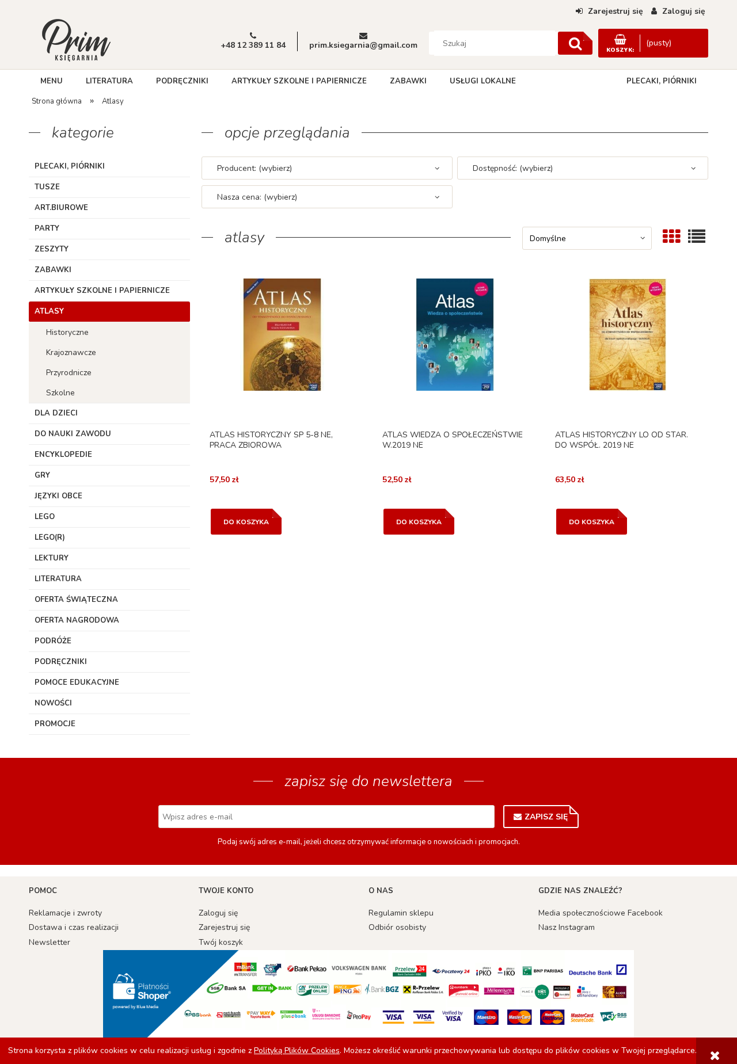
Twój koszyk (221, 942)
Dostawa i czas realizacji (74, 927)
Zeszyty (52, 249)
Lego (45, 517)
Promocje (55, 724)
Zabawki (53, 270)
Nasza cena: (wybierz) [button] (257, 197)
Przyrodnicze (69, 372)
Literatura (58, 579)
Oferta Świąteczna (76, 599)
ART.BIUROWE (61, 208)
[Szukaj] (575, 43)
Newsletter (49, 942)
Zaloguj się (218, 912)
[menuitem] (51, 81)
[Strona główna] (76, 39)
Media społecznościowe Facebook (600, 912)
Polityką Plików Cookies (297, 1050)
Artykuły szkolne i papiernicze (102, 290)
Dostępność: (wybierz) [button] (513, 168)
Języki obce (58, 496)
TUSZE (47, 187)
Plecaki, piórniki (70, 166)
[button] (282, 350)
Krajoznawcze (71, 352)
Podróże (53, 641)
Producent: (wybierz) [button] (254, 168)
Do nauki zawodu (73, 434)
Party (47, 228)
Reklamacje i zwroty (65, 912)
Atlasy (49, 311)
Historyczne (67, 332)
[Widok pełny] (696, 236)
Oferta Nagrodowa (77, 620)
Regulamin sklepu (401, 912)
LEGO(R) (50, 537)
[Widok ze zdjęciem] (671, 236)
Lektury (52, 558)
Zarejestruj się (224, 927)
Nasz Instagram (566, 927)
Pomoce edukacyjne (77, 682)
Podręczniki (61, 662)
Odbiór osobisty (397, 927)
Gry (42, 475)
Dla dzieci (56, 413)
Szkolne (60, 392)
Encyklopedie (63, 454)
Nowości (53, 703)
